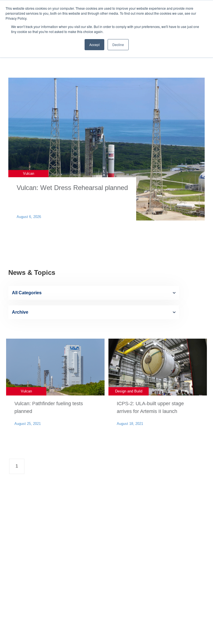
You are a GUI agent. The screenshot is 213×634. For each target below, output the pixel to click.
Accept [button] (94, 44)
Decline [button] (118, 44)
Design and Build (128, 391)
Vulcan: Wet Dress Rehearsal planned (72, 187)
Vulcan (28, 173)
